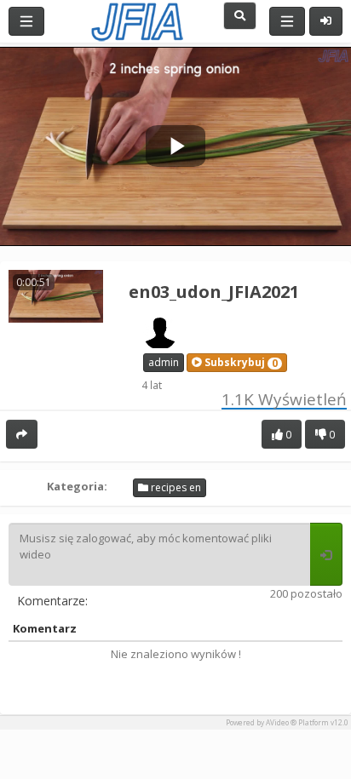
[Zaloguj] (325, 21)
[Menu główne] (26, 21)
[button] (237, 362)
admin (163, 362)
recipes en (174, 487)
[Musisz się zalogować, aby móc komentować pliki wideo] (326, 554)
